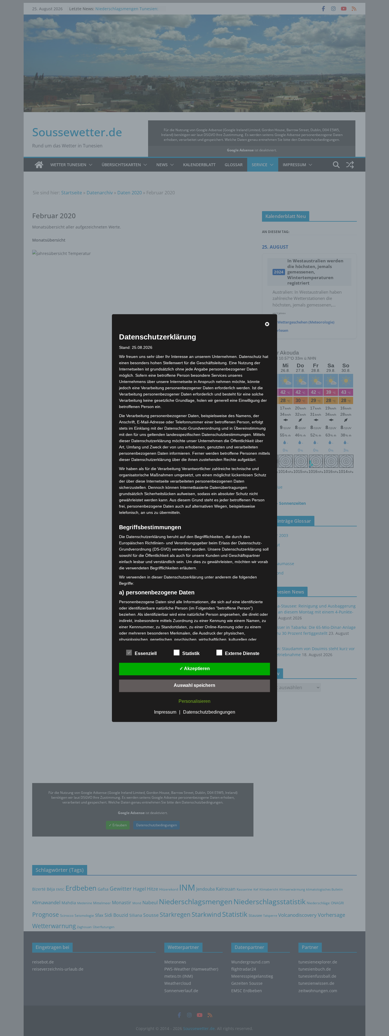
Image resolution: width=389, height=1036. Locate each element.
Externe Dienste (242, 653)
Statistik (191, 653)
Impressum (165, 712)
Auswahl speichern (194, 685)
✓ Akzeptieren (194, 668)
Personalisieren (194, 701)
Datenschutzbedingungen (209, 712)
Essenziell (146, 653)
